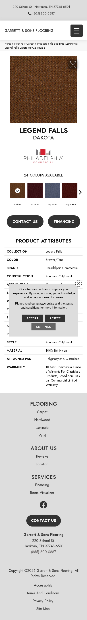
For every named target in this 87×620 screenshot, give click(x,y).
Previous (6, 189)
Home (7, 44)
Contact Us (25, 222)
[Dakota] (17, 191)
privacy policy (45, 303)
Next (80, 189)
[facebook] (43, 505)
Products (42, 44)
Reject (55, 318)
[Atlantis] (35, 191)
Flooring (18, 44)
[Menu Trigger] (76, 31)
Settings (43, 326)
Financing (64, 222)
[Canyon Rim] (70, 191)
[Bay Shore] (52, 191)
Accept (32, 318)
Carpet (30, 44)
